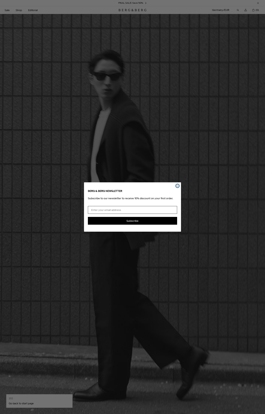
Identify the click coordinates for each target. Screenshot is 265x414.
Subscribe (132, 220)
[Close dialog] (177, 186)
